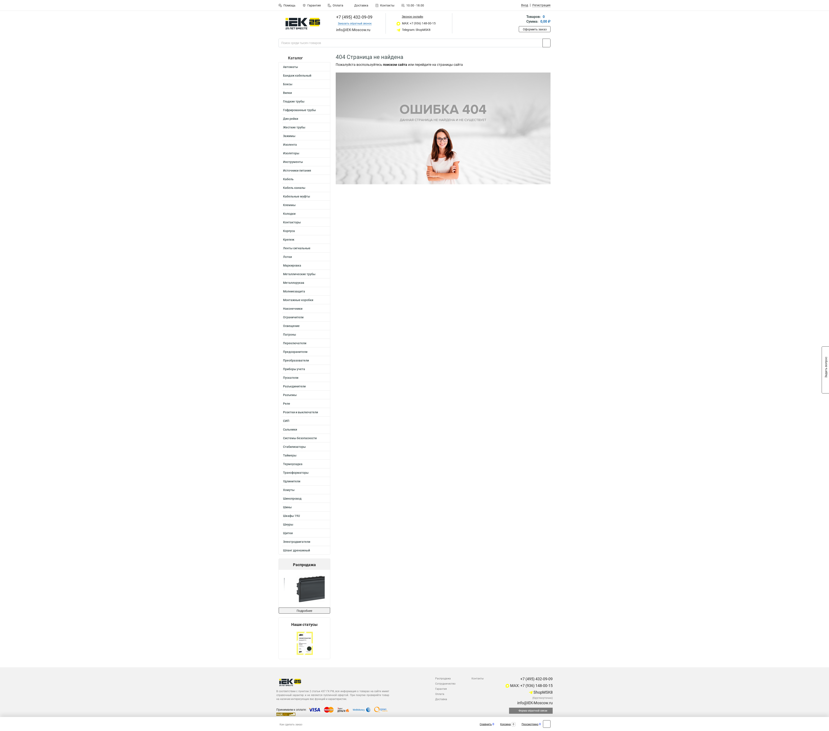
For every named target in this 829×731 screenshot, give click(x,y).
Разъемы (290, 395)
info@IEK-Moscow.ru (534, 703)
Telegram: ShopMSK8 (415, 30)
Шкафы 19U (291, 516)
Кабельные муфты (296, 196)
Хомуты (288, 490)
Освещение (291, 326)
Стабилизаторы (294, 446)
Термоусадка (292, 464)
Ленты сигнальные (296, 248)
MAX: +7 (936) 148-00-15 (418, 23)
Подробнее (304, 611)
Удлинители (291, 481)
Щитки (288, 533)
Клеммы (289, 205)
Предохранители (295, 352)
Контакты (387, 5)
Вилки (287, 93)
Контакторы (292, 222)
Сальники (290, 429)
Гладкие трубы (293, 101)
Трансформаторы (296, 472)
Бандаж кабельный (297, 75)
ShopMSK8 (543, 692)
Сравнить (486, 724)
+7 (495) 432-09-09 (353, 17)
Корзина (505, 724)
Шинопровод (292, 498)
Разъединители (294, 386)
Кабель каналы (294, 187)
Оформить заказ (535, 29)
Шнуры (288, 524)
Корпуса (289, 231)
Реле (286, 403)
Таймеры (289, 455)
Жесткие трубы (294, 127)
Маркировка (292, 265)
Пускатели (290, 377)
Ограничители (293, 317)
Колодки (289, 213)
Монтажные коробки (298, 300)
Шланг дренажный (296, 550)
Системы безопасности (300, 438)
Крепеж (288, 239)
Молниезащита (294, 291)
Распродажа (443, 678)
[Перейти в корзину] (522, 19)
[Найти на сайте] (547, 43)
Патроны (289, 334)
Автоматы (290, 67)
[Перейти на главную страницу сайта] (302, 23)
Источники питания (297, 170)
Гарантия (314, 5)
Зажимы (289, 136)
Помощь (289, 5)
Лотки (287, 257)
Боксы (287, 84)
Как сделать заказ (291, 724)
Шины (287, 507)
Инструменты (293, 162)
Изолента (290, 144)
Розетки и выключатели (300, 412)
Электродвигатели (296, 541)
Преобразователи (296, 360)
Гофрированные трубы (299, 110)
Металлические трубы (299, 274)
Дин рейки (290, 118)
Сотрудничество (445, 683)
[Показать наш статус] (304, 643)
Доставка (361, 5)
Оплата (338, 5)
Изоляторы (291, 153)
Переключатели (294, 343)
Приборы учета (294, 369)
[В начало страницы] (547, 724)
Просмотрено (530, 724)
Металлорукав (293, 282)
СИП (286, 421)
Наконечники (292, 308)
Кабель (288, 179)
